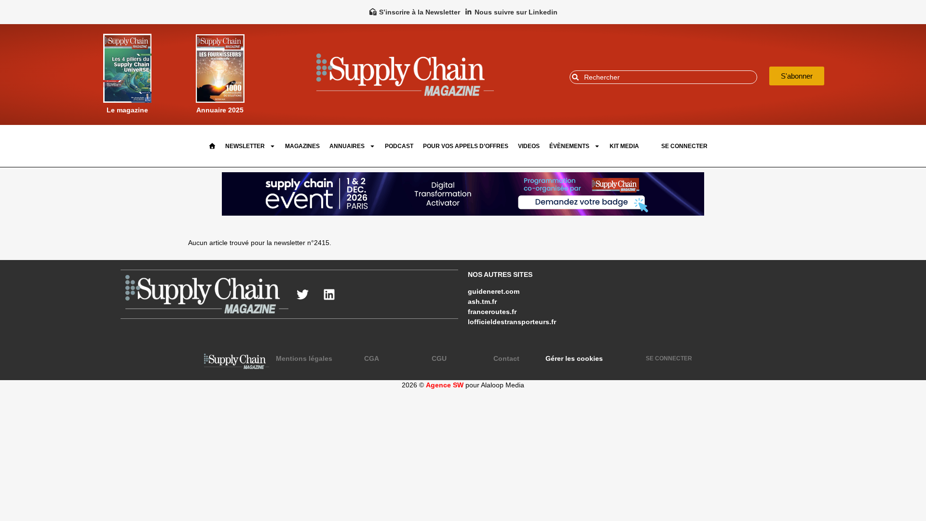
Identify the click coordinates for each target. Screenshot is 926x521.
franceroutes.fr (492, 311)
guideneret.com (493, 291)
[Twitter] (303, 294)
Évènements (569, 146)
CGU (439, 358)
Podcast (399, 146)
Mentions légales (304, 358)
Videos (529, 146)
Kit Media (624, 146)
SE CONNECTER (684, 146)
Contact (506, 358)
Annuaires (347, 146)
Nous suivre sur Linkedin (516, 12)
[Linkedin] (329, 294)
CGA (371, 358)
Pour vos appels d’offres (465, 146)
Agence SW (444, 385)
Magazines (302, 146)
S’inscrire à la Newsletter (419, 12)
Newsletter (245, 146)
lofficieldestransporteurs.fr (512, 322)
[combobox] (663, 77)
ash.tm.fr (482, 301)
